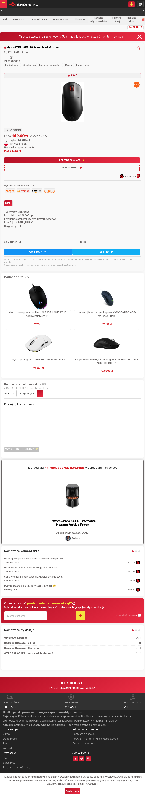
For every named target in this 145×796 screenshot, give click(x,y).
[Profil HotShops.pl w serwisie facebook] (75, 758)
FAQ (5, 757)
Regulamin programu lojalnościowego (95, 738)
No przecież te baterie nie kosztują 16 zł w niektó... (31, 567)
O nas (6, 734)
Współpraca (10, 738)
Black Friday (82, 65)
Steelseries (29, 65)
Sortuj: (9, 393)
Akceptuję (72, 790)
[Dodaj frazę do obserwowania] (80, 615)
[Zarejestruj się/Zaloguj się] (140, 4)
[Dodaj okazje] (131, 4)
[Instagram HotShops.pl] (88, 758)
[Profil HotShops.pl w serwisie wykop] (81, 758)
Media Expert (12, 65)
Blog (5, 743)
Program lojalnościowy (16, 767)
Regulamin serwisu (83, 734)
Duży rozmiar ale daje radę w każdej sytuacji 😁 (30, 585)
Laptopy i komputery (50, 65)
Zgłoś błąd (9, 762)
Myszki (68, 65)
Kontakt (7, 748)
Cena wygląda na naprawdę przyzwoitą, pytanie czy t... (33, 576)
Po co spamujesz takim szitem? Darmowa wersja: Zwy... (34, 558)
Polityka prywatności (85, 743)
